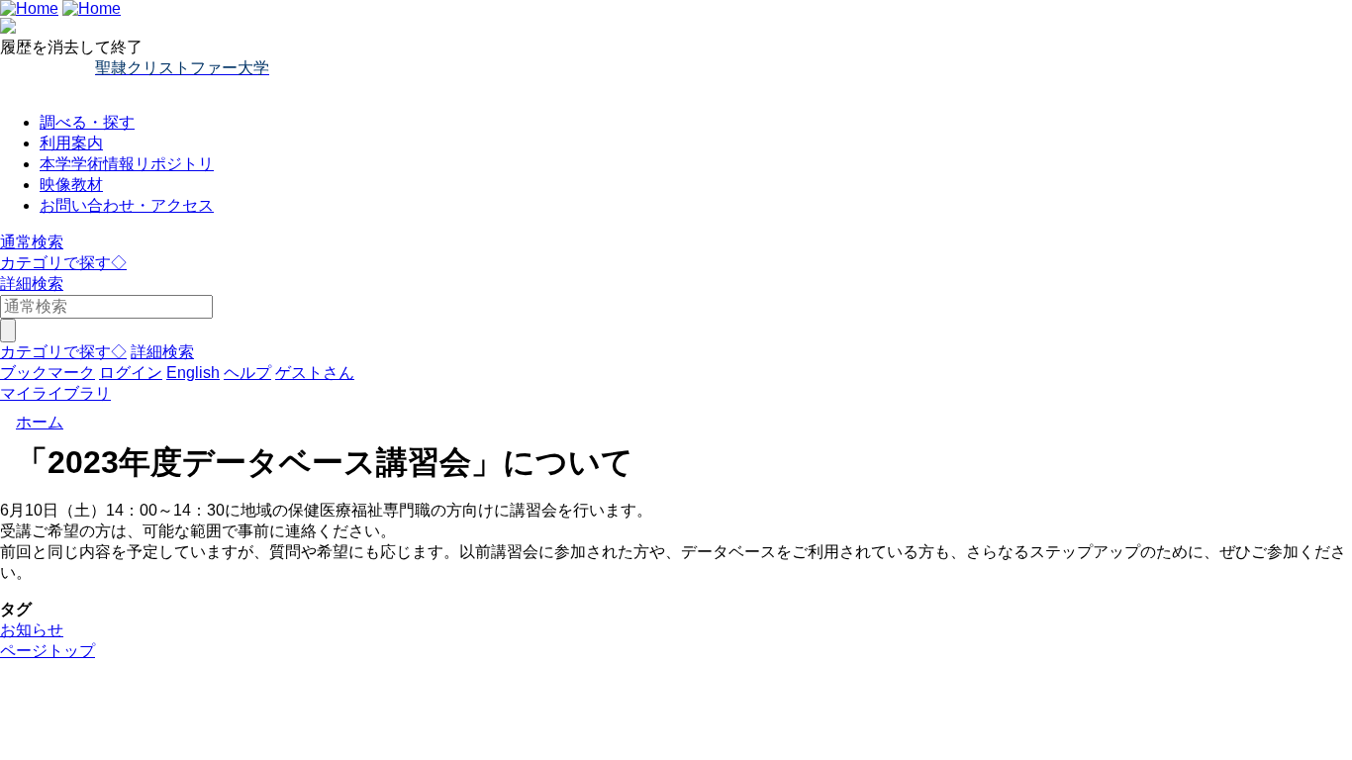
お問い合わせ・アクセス (127, 205)
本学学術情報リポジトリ (127, 163)
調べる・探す (87, 122)
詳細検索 (31, 283)
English (193, 372)
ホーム (39, 422)
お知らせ (31, 629)
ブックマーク (47, 372)
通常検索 (31, 242)
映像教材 (71, 184)
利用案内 (71, 143)
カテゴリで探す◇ (63, 262)
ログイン (130, 372)
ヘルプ (247, 372)
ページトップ (47, 650)
